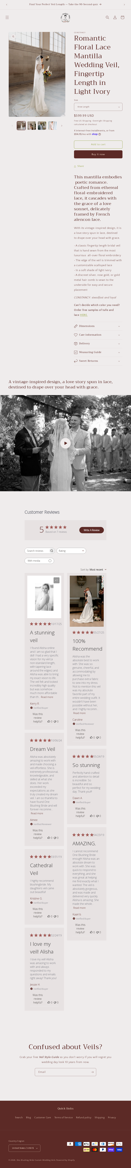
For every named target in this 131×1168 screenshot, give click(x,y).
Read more (47, 697)
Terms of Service (63, 1117)
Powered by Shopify (65, 1160)
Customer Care (42, 1117)
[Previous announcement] (6, 4)
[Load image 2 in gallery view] (31, 125)
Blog (28, 1117)
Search (19, 1117)
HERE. (84, 315)
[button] (7, 17)
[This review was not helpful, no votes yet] (55, 721)
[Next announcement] (124, 4)
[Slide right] (62, 125)
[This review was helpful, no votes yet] (49, 721)
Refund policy (83, 1117)
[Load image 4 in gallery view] (52, 125)
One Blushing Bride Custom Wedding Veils (36, 1160)
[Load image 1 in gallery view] (21, 125)
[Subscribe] (92, 1072)
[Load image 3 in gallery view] (42, 125)
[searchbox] (37, 551)
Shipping (100, 1117)
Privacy (112, 1117)
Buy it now (98, 154)
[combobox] (71, 551)
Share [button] (80, 166)
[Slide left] (12, 125)
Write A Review (91, 530)
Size (76, 100)
